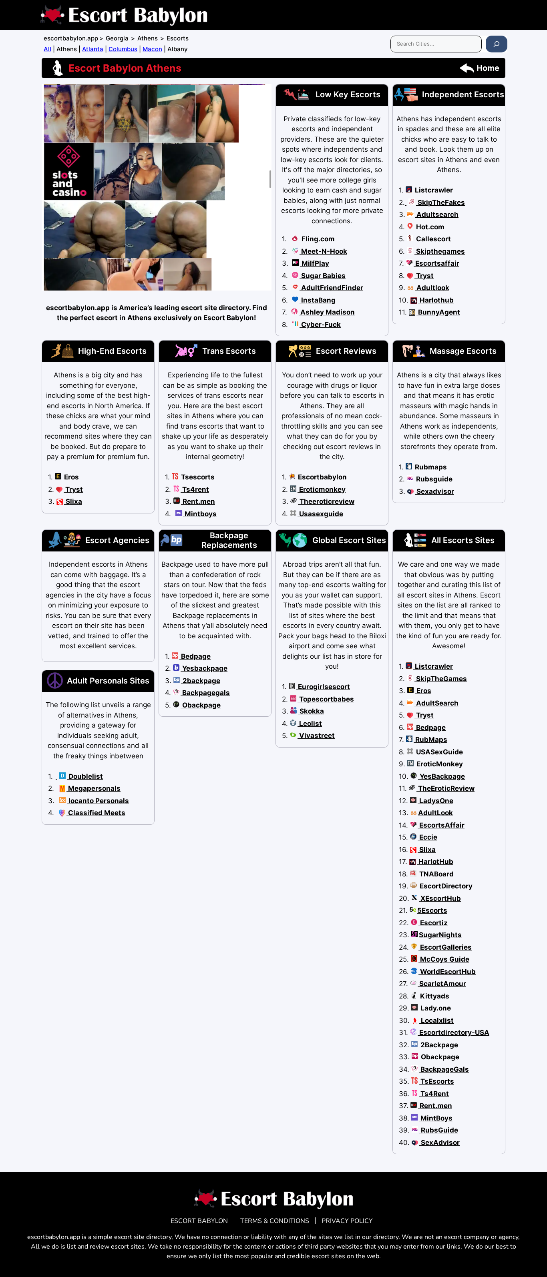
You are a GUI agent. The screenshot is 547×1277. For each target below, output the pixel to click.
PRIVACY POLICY (347, 1221)
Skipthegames (439, 251)
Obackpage (201, 705)
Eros (70, 477)
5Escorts (432, 910)
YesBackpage (441, 776)
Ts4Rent (434, 1094)
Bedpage (195, 656)
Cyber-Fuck (320, 325)
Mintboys (200, 514)
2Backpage (438, 1045)
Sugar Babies (323, 276)
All (47, 49)
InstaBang (318, 300)
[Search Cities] (496, 44)
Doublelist (85, 776)
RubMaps (430, 740)
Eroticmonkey (322, 489)
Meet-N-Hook (323, 251)
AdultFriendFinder (331, 288)
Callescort (432, 239)
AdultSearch (436, 703)
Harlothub (436, 300)
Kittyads (433, 996)
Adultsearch (437, 214)
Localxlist (436, 1020)
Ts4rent (195, 489)
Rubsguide (433, 479)
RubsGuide (438, 1130)
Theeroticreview (326, 501)
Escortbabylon (321, 477)
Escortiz (433, 923)
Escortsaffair (436, 263)
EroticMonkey (439, 764)
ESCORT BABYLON (199, 1221)
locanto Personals (98, 801)
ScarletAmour (442, 984)
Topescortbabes (326, 699)
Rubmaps (430, 467)
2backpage (200, 681)
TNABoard (436, 874)
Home (488, 68)
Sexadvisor (434, 491)
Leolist (310, 724)
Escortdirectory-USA (453, 1032)
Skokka (311, 711)
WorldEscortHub (447, 972)
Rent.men (198, 501)
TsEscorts (436, 1081)
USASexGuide (438, 752)
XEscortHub (440, 898)
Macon (152, 49)
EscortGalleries (445, 947)
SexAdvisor (439, 1143)
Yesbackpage (204, 668)
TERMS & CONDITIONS (274, 1221)
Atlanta (92, 49)
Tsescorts (197, 477)
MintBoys (435, 1118)
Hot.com (429, 227)
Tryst (424, 276)
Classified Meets (95, 813)
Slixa (73, 501)
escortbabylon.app (71, 38)
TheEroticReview (445, 788)
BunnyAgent (438, 312)
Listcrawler (433, 190)
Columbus (123, 49)
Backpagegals (205, 693)
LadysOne (435, 801)
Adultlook (432, 288)
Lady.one (435, 1008)
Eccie (427, 837)
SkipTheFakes (440, 202)
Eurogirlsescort (323, 687)
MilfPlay (314, 263)
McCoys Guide (443, 959)
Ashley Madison (327, 312)
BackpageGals (444, 1069)
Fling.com (317, 239)
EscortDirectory (445, 886)
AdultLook (435, 813)
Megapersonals (93, 788)
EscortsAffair (441, 825)
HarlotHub (435, 862)
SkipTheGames (440, 679)
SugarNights (440, 935)
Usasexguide (320, 514)
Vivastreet (316, 736)
